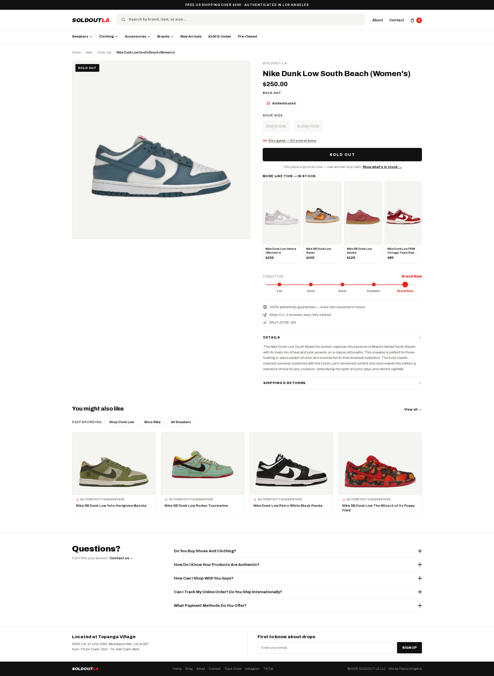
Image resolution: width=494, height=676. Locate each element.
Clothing (106, 36)
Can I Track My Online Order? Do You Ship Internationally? (228, 592)
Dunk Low (104, 52)
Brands (163, 36)
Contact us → (122, 558)
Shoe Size (273, 115)
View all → (413, 409)
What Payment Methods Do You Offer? (210, 605)
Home (76, 52)
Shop (189, 669)
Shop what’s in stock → (382, 167)
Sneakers (80, 36)
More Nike (152, 422)
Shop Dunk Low (121, 422)
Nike (89, 52)
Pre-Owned (247, 36)
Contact (396, 20)
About (377, 20)
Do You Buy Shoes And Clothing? (205, 551)
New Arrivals (191, 36)
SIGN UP (409, 648)
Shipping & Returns (284, 383)
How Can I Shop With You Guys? (203, 578)
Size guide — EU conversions (292, 141)
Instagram (252, 669)
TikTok (268, 669)
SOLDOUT (91, 20)
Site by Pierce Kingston (405, 669)
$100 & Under (219, 36)
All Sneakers (181, 422)
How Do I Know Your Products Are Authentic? (216, 565)
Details (271, 337)
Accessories (135, 36)
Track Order (233, 669)
